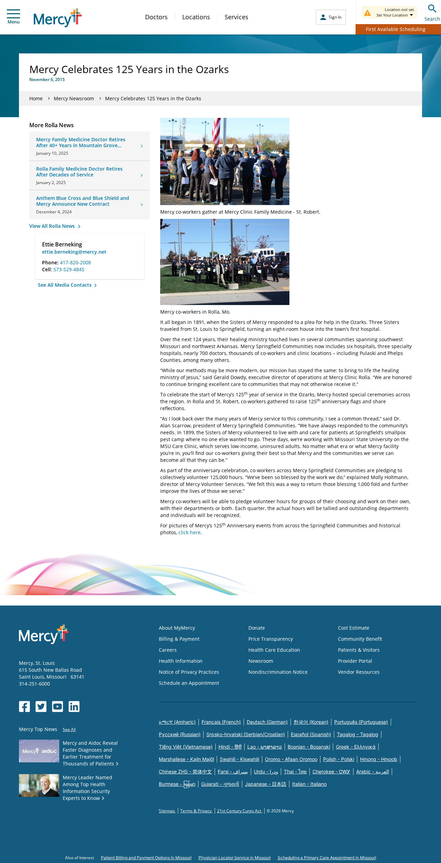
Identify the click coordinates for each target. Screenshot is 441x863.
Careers (168, 650)
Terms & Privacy (196, 811)
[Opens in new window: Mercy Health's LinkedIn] (74, 706)
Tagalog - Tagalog (357, 734)
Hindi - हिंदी (230, 747)
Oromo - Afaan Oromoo (291, 759)
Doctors (156, 17)
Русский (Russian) (180, 734)
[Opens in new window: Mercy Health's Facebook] (24, 706)
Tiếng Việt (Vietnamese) (186, 747)
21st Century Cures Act (239, 811)
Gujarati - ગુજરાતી (220, 784)
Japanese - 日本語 (265, 784)
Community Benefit (360, 639)
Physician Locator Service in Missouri (234, 857)
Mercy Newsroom (74, 98)
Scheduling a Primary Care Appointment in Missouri (327, 857)
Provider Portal (355, 661)
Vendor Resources (359, 672)
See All (69, 729)
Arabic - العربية (372, 771)
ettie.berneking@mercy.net (74, 251)
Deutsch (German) (267, 722)
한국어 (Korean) (311, 722)
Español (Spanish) (311, 734)
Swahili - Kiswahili (239, 759)
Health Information (181, 661)
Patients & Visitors (359, 650)
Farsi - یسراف (233, 771)
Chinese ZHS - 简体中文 (185, 771)
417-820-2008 (75, 262)
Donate (256, 628)
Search (432, 19)
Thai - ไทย (295, 771)
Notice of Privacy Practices (189, 672)
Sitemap (167, 811)
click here (189, 532)
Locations (196, 17)
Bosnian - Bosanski (309, 747)
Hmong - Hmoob (378, 759)
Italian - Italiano (309, 784)
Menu (14, 22)
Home (36, 98)
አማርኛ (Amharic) (177, 722)
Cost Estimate (353, 628)
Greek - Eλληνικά (356, 747)
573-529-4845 (68, 269)
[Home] (58, 17)
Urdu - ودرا (266, 771)
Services (236, 17)
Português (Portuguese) (361, 722)
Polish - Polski (338, 759)
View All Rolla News (52, 226)
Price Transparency (270, 639)
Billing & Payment (179, 639)
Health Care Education (274, 650)
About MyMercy (177, 628)
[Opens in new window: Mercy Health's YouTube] (57, 706)
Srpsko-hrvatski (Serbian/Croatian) (245, 734)
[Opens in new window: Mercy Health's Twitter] (41, 706)
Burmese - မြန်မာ (177, 784)
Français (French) (221, 722)
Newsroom (260, 661)
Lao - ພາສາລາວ (264, 747)
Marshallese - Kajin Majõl (186, 759)
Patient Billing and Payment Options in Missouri (146, 857)
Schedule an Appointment (189, 683)
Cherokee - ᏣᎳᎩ (331, 771)
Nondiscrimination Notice (278, 672)
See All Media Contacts (65, 285)
